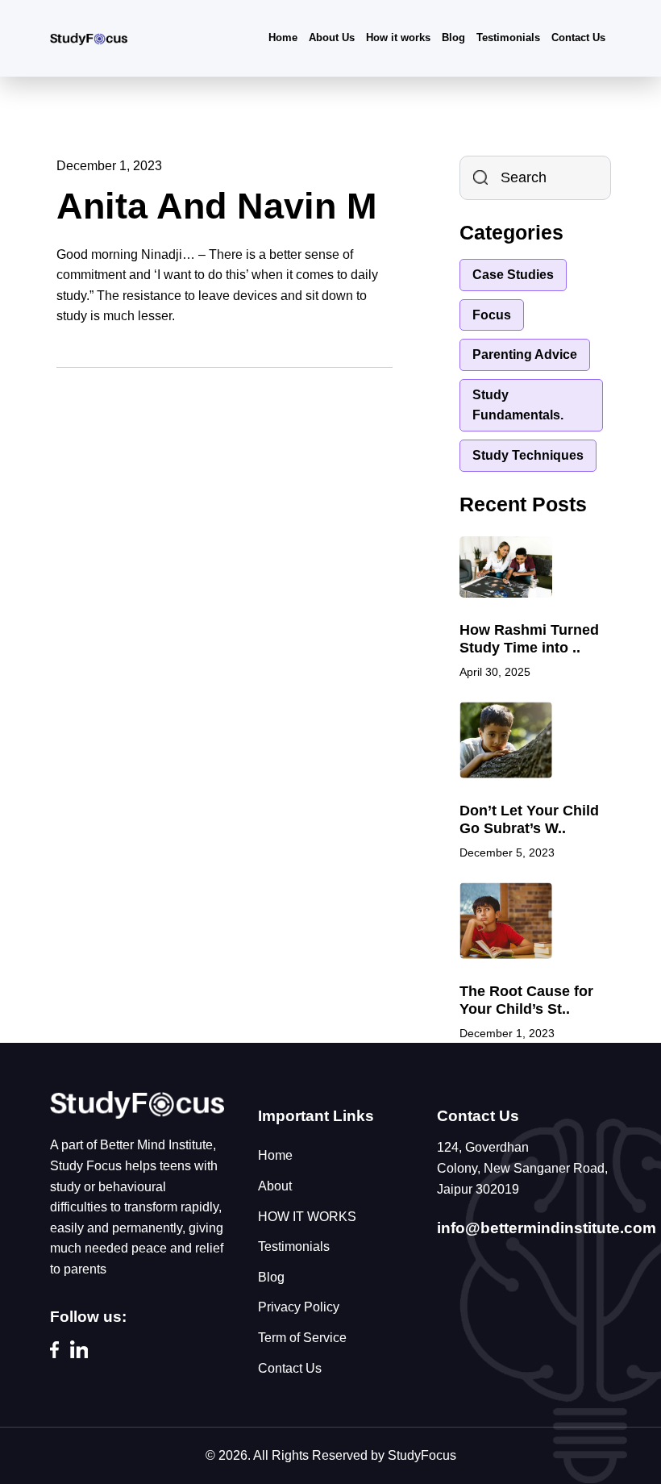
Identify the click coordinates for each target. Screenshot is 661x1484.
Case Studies (513, 274)
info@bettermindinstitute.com (546, 1227)
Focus (491, 315)
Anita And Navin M (216, 206)
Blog (453, 37)
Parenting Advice (524, 354)
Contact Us (578, 37)
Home (282, 37)
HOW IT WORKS (307, 1216)
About (275, 1186)
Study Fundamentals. (517, 405)
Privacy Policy (298, 1307)
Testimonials (508, 37)
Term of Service (302, 1337)
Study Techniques (528, 455)
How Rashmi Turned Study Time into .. (529, 639)
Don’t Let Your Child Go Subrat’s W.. (529, 819)
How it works (398, 37)
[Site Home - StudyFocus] (137, 1104)
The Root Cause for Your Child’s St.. (526, 1000)
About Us (332, 37)
